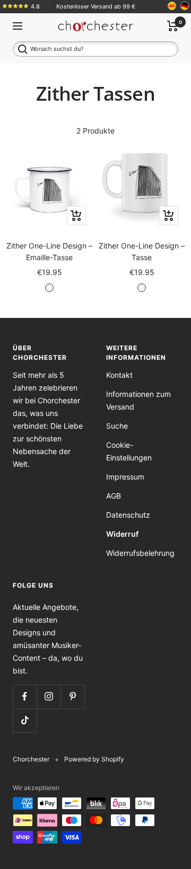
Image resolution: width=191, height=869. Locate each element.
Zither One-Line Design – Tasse (142, 251)
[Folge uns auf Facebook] (25, 696)
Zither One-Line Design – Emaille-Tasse (49, 251)
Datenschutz (128, 514)
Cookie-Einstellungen (129, 451)
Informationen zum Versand (138, 400)
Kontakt (119, 374)
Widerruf (122, 533)
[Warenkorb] (172, 26)
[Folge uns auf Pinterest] (72, 696)
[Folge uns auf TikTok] (25, 720)
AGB (113, 495)
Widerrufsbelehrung (140, 552)
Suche (117, 425)
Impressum (125, 476)
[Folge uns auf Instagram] (48, 696)
